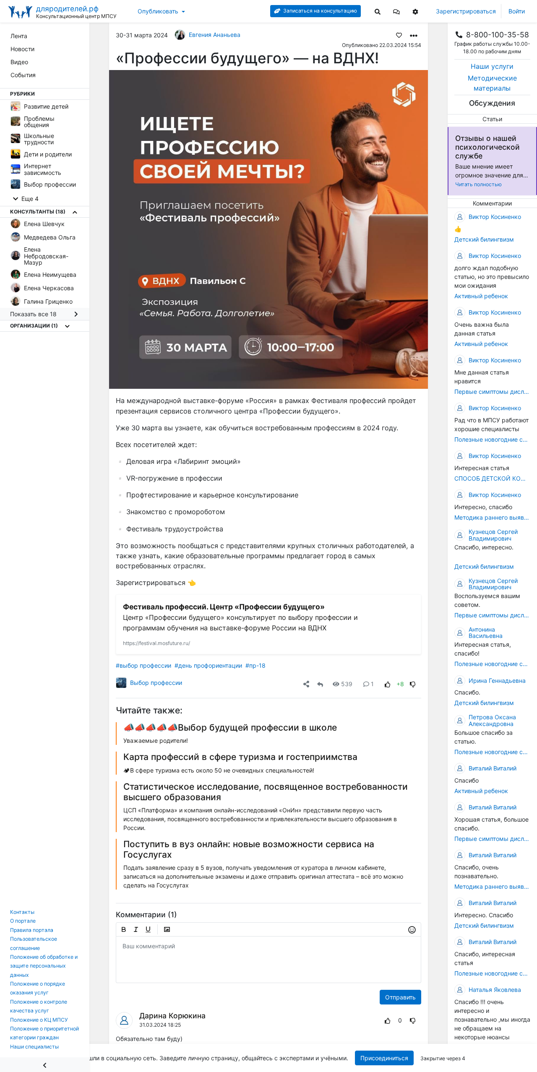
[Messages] (396, 11)
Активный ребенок (481, 295)
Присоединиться (384, 1058)
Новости (22, 48)
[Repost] (320, 684)
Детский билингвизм (484, 239)
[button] (396, 11)
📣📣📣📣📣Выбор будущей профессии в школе (230, 727)
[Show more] (75, 211)
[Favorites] (399, 35)
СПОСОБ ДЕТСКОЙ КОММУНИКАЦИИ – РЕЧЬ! (492, 478)
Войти (516, 11)
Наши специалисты (34, 1046)
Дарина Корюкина (172, 1015)
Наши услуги (492, 66)
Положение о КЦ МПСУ (39, 1020)
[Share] (306, 684)
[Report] (372, 1020)
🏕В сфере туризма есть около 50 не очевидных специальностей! (218, 770)
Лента (18, 35)
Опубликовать (158, 11)
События (23, 74)
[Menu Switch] (44, 1064)
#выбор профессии (143, 665)
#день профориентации (208, 665)
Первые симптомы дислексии (492, 391)
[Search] (377, 11)
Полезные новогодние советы (492, 439)
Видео (19, 61)
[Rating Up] (387, 684)
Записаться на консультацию (319, 11)
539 (346, 683)
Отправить (400, 997)
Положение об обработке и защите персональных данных (44, 966)
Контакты (22, 912)
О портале (23, 921)
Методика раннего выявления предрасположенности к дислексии (492, 517)
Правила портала (31, 930)
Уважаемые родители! (155, 740)
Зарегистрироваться (466, 11)
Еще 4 (29, 198)
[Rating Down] (412, 684)
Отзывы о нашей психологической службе (487, 147)
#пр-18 (255, 665)
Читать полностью (478, 184)
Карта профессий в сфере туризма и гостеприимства (240, 757)
